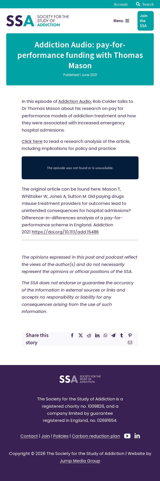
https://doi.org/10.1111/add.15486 (65, 232)
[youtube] (127, 436)
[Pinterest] (130, 335)
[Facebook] (72, 335)
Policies (61, 436)
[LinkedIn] (97, 335)
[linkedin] (137, 435)
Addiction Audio (74, 101)
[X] (80, 335)
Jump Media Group (80, 461)
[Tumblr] (122, 335)
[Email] (130, 342)
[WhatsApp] (105, 335)
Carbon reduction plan (96, 436)
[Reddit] (89, 335)
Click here (32, 141)
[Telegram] (113, 335)
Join (45, 436)
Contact (29, 436)
